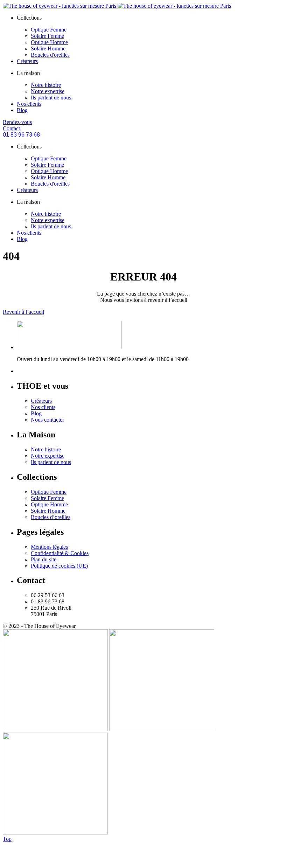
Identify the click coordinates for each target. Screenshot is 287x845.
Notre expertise (47, 91)
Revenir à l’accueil (23, 312)
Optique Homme (49, 42)
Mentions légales (49, 547)
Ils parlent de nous (51, 98)
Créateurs (27, 61)
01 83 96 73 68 (21, 135)
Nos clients (29, 104)
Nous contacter (47, 420)
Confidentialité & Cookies (60, 553)
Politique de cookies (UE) (59, 566)
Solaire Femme (47, 36)
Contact (11, 128)
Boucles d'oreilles (50, 55)
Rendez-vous (17, 122)
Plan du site (43, 559)
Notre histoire (46, 85)
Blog (22, 110)
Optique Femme (48, 30)
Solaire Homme (48, 48)
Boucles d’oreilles (50, 517)
